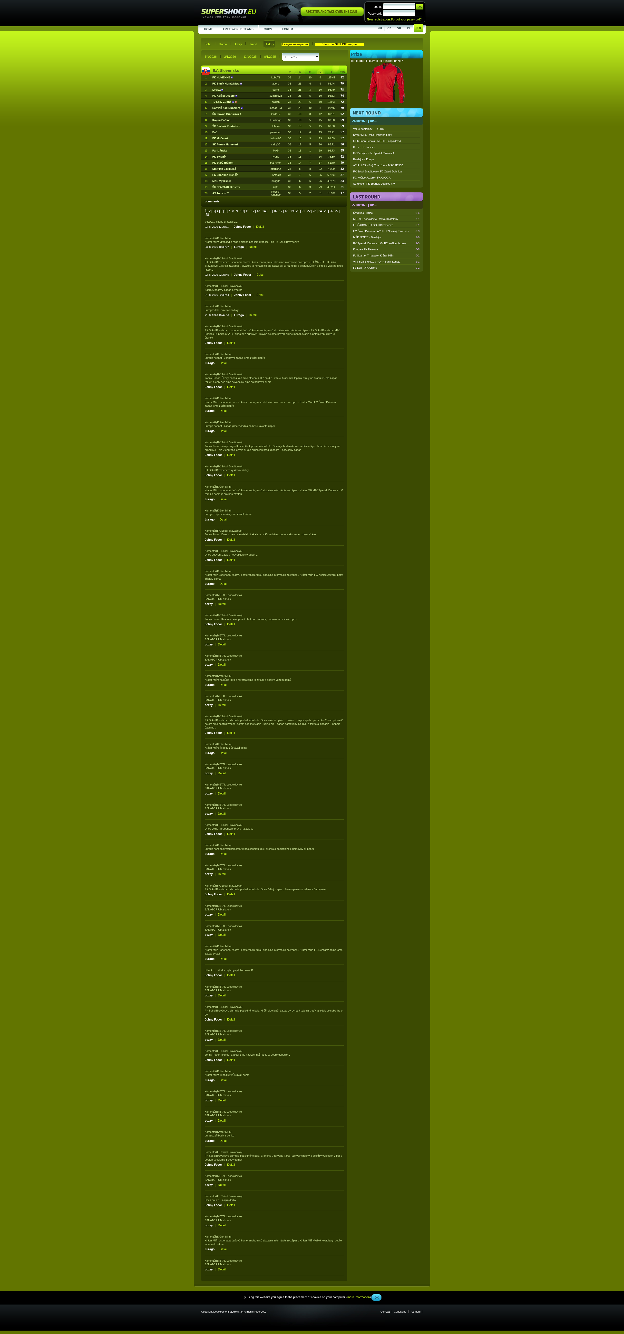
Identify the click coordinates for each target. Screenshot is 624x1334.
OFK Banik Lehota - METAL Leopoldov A (377, 141)
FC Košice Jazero (223, 95)
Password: (375, 13)
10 (242, 211)
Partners (415, 1311)
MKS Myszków (221, 181)
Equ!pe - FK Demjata (386, 249)
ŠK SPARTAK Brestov (226, 187)
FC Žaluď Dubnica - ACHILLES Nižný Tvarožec (386, 231)
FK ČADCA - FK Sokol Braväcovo (386, 225)
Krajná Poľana (221, 120)
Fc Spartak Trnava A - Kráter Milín (386, 255)
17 (281, 211)
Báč (214, 132)
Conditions (400, 1311)
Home (223, 44)
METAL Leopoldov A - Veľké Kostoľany (386, 219)
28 (207, 215)
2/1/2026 (230, 56)
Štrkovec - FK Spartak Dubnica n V (374, 183)
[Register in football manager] (332, 15)
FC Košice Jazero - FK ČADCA (371, 177)
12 (252, 211)
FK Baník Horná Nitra (226, 83)
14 (264, 211)
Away (238, 44)
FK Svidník (219, 156)
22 (309, 211)
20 (297, 211)
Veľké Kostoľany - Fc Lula (368, 128)
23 (314, 211)
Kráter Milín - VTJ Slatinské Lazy (372, 134)
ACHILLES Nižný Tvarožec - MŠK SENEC (378, 165)
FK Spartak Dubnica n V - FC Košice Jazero (386, 243)
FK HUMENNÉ (221, 77)
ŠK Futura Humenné (225, 144)
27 (337, 211)
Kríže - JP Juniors (364, 147)
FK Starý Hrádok (222, 162)
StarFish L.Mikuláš (224, 168)
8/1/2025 (270, 56)
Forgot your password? (406, 19)
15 (269, 211)
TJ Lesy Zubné (222, 101)
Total (208, 44)
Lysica (216, 89)
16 (275, 211)
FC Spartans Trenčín (225, 174)
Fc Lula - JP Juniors (386, 267)
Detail (260, 226)
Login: (377, 7)
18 (286, 211)
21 (303, 211)
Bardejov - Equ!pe (363, 159)
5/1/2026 (211, 56)
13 (258, 211)
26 (331, 211)
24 (320, 211)
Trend (253, 44)
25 (325, 211)
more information (358, 109)
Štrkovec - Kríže (386, 212)
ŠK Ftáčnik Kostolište (226, 126)
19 (292, 211)
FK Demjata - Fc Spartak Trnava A (373, 153)
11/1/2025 (250, 56)
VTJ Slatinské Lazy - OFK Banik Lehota (386, 261)
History (269, 44)
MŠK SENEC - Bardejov (386, 237)
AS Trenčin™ (220, 193)
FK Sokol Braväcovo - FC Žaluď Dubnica (377, 171)
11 (247, 211)
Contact (385, 1311)
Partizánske (219, 150)
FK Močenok (220, 138)
